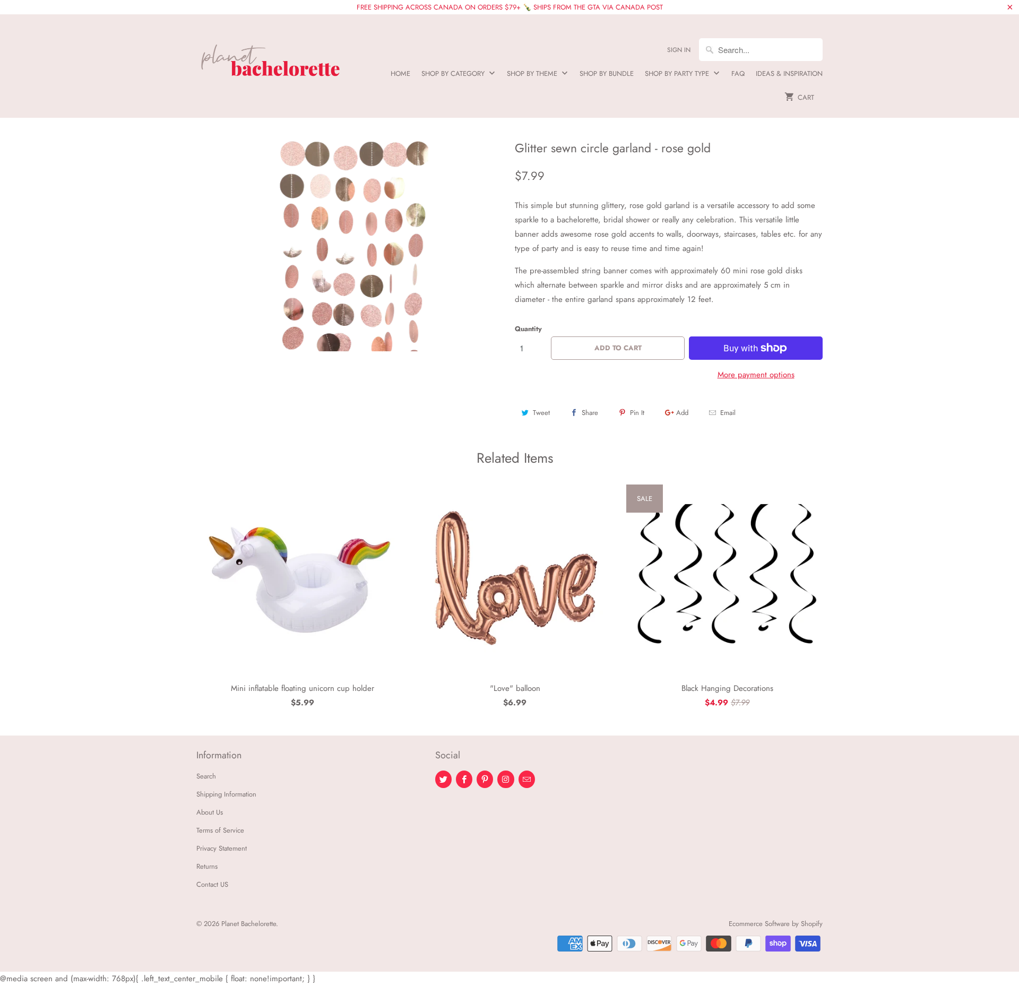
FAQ (738, 73)
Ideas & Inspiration (789, 73)
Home (400, 73)
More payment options (756, 374)
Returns (207, 866)
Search (206, 776)
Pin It (637, 413)
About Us (209, 812)
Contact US (212, 884)
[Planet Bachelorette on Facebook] (464, 779)
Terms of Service (220, 830)
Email (728, 413)
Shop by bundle (607, 73)
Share (590, 413)
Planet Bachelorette (248, 924)
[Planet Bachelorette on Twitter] (443, 779)
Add (682, 413)
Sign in (678, 50)
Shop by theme (533, 73)
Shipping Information (226, 794)
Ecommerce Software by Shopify (776, 924)
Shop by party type (678, 73)
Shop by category (454, 73)
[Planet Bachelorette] (270, 56)
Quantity (528, 329)
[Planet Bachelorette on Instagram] (505, 779)
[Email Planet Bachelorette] (527, 779)
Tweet (541, 413)
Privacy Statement (221, 848)
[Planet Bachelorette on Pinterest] (485, 779)
